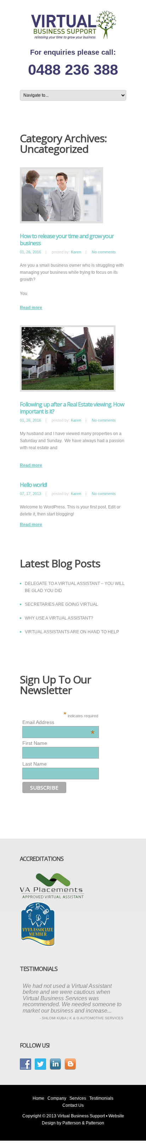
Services (77, 1098)
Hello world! (33, 485)
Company (56, 1098)
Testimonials (101, 1098)
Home (38, 1098)
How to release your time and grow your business (67, 239)
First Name (34, 743)
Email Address (58, 722)
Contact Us (73, 1105)
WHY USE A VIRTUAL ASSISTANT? (59, 618)
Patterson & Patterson (83, 1123)
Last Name (34, 764)
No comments (104, 252)
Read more (31, 307)
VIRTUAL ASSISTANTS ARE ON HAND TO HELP (72, 631)
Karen (76, 252)
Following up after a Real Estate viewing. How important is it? (72, 407)
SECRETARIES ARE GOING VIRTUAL (61, 604)
